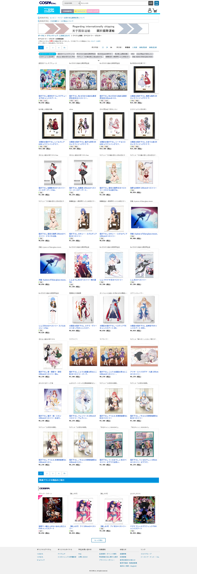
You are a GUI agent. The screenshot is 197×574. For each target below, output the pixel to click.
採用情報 (123, 557)
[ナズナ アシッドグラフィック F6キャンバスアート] (144, 509)
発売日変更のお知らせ (128, 560)
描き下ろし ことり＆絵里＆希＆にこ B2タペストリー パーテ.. (83, 373)
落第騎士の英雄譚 (75, 293)
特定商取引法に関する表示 (108, 557)
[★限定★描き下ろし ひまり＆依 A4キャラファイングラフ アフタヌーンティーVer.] (144, 125)
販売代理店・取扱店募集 (128, 563)
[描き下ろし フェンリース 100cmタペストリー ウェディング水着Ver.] (83, 399)
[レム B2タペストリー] (144, 263)
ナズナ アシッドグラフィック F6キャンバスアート (143, 527)
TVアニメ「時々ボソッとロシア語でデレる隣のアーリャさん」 (151, 339)
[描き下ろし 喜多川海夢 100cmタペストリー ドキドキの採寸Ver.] (52, 217)
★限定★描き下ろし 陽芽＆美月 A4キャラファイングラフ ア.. (143, 97)
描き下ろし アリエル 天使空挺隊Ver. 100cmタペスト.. (52, 461)
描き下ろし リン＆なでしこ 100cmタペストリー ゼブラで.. (143, 461)
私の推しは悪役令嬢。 (122, 54)
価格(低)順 (153, 47)
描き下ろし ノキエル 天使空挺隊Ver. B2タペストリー (144, 417)
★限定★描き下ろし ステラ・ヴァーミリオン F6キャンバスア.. (83, 326)
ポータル (41, 35)
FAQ (79, 554)
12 (103, 47)
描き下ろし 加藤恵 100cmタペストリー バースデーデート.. (82, 189)
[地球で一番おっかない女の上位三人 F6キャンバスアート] (52, 509)
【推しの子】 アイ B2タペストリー (113, 526)
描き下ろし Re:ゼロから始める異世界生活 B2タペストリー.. (82, 97)
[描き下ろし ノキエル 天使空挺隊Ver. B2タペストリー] (144, 399)
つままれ (40, 554)
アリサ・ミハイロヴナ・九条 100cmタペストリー (144, 373)
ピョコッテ (41, 560)
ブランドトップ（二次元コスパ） (59, 35)
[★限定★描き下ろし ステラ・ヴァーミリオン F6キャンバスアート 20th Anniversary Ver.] (83, 309)
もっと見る (98, 540)
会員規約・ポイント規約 (107, 554)
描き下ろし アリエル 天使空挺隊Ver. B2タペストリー (113, 417)
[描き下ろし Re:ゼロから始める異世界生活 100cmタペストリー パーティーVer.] (113, 79)
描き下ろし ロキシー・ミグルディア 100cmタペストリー (113, 235)
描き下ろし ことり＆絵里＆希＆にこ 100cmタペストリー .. (113, 373)
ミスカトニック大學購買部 (67, 557)
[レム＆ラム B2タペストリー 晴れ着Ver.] (83, 263)
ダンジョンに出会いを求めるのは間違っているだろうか (118, 293)
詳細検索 (156, 3)
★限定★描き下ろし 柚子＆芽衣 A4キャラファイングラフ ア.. (82, 143)
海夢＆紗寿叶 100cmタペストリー (143, 188)
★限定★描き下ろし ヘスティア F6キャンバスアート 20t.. (113, 326)
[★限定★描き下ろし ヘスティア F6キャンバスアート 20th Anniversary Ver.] (113, 309)
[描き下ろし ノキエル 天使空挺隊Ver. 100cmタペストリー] (83, 443)
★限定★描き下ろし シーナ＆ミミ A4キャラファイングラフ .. (113, 143)
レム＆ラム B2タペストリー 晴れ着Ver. (82, 281)
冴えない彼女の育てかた (47, 339)
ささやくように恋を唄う (46, 57)
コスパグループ (146, 554)
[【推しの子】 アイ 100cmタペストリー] (83, 509)
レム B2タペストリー (138, 280)
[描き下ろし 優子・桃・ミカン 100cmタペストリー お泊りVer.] (52, 399)
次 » (65, 48)
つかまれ (40, 557)
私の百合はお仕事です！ (105, 54)
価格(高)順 (143, 47)
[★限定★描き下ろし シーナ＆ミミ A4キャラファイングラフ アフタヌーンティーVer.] (113, 125)
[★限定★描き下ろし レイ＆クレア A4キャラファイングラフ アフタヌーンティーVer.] (52, 125)
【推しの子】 (73, 493)
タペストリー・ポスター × (47, 54)
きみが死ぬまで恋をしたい (145, 54)
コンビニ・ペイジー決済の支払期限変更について (67, 18)
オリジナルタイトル (65, 549)
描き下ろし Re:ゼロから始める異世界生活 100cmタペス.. (113, 97)
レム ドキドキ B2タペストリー (111, 280)
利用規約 (102, 549)
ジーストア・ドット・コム (150, 557)
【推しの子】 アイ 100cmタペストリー (82, 527)
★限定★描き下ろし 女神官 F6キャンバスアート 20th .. (143, 326)
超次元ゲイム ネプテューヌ (66, 54)
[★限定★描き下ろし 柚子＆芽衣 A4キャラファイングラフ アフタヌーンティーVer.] (83, 125)
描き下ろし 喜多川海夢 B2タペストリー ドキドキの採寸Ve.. (113, 189)
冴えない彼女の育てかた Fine (66, 57)
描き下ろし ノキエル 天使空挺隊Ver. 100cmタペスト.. (83, 461)
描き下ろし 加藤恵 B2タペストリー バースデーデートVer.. (52, 189)
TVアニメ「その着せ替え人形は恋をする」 (90, 57)
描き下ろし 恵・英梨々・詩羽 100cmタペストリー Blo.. (50, 373)
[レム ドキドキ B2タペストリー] (113, 263)
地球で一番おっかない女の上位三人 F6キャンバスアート (52, 527)
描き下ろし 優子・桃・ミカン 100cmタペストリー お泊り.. (50, 417)
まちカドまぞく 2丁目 (46, 383)
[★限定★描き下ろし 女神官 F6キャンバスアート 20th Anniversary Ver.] (144, 309)
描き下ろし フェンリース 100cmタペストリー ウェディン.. (82, 417)
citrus (132, 54)
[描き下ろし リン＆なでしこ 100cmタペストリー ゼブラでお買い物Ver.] (144, 443)
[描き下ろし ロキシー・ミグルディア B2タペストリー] (83, 217)
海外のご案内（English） (129, 566)
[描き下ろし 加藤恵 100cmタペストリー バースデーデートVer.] (83, 171)
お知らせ (123, 549)
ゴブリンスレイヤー (137, 293)
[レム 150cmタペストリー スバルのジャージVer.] (52, 309)
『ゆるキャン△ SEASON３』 (109, 427)
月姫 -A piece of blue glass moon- (142, 57)
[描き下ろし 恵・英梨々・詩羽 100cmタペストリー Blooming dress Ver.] (52, 355)
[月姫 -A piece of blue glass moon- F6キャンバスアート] (52, 263)
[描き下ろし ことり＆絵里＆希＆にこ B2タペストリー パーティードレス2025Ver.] (83, 355)
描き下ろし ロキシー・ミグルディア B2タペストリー (83, 235)
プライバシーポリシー (107, 560)
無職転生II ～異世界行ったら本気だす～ (118, 57)
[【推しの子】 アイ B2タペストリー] (113, 509)
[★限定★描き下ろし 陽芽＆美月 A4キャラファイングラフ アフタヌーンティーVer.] (144, 79)
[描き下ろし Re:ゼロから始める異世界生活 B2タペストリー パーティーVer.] (83, 79)
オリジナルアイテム (44, 549)
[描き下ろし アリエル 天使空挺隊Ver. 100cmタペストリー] (52, 443)
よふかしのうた (135, 493)
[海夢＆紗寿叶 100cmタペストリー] (144, 171)
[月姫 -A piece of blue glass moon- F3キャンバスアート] (144, 217)
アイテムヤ (61, 554)
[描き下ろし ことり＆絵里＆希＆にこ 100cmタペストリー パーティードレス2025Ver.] (113, 355)
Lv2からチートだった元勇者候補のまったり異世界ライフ (88, 383)
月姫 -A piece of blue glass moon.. (144, 234)
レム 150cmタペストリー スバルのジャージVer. (52, 326)
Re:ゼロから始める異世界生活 (86, 54)
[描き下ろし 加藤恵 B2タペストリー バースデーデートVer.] (52, 171)
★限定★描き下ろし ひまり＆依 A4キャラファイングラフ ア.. (143, 143)
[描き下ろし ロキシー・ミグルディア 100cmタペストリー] (113, 217)
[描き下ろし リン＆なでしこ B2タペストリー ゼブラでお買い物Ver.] (113, 443)
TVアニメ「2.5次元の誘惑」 (109, 383)
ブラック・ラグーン (45, 493)
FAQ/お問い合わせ (85, 549)
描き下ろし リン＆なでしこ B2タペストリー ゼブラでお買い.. (113, 461)
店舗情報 (123, 554)
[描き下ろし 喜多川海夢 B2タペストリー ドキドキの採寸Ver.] (113, 171)
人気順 (134, 47)
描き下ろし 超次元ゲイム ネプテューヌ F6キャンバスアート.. (53, 97)
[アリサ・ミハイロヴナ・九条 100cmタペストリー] (144, 355)
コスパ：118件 (95, 41)
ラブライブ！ (73, 339)
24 (107, 47)
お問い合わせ (83, 557)
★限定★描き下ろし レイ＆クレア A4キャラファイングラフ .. (52, 143)
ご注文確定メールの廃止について (62, 21)
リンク (143, 549)
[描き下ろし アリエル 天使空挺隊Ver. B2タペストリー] (113, 399)
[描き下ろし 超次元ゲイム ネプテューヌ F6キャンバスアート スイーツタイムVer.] (52, 79)
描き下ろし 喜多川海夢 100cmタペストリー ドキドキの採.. (52, 235)
